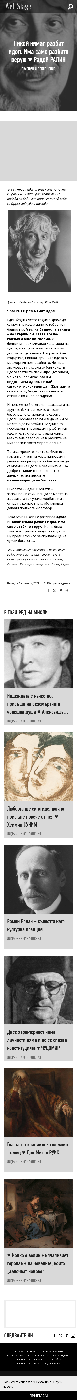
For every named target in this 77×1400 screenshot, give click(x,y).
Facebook (48, 590)
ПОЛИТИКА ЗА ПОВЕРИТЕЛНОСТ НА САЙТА (38, 1359)
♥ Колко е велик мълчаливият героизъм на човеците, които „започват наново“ (37, 1263)
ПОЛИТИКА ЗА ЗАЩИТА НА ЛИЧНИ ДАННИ (49, 1355)
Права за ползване (52, 1351)
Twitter (54, 590)
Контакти (32, 1351)
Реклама (18, 1351)
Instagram (67, 590)
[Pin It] (60, 590)
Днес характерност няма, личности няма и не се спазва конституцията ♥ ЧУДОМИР (37, 1040)
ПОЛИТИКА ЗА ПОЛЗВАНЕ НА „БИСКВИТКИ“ (38, 1363)
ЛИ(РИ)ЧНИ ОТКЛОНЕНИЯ (39, 68)
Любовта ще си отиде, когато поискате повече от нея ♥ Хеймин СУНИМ (35, 816)
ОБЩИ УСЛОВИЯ (15, 1355)
